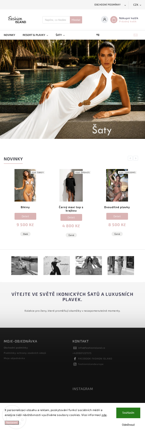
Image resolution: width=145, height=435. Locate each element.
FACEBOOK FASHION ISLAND (95, 358)
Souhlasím (128, 413)
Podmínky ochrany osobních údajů (25, 352)
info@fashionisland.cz (91, 347)
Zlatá (25, 234)
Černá (71, 235)
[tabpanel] (25, 206)
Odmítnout (128, 425)
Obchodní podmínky (107, 4)
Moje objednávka (14, 358)
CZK (136, 4)
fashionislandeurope (91, 363)
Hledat (76, 19)
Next (136, 158)
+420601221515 (82, 353)
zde (104, 414)
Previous (131, 158)
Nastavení (11, 422)
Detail (25, 216)
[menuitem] (11, 35)
